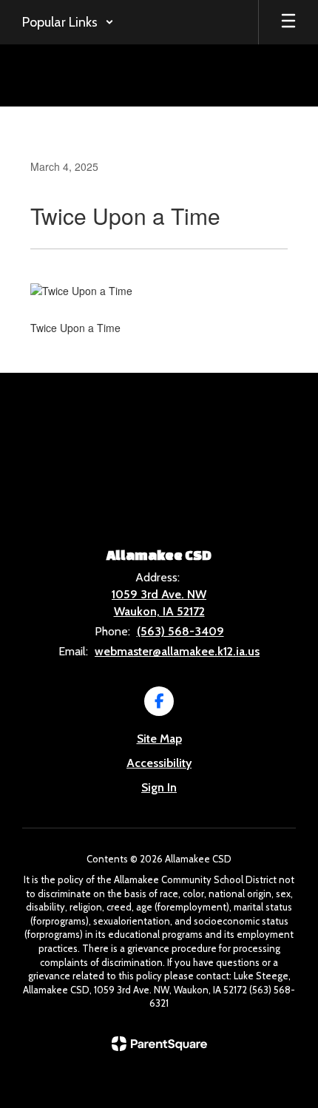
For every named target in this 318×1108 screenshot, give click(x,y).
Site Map (159, 739)
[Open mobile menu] (288, 22)
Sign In (159, 787)
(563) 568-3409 (180, 631)
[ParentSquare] (159, 1044)
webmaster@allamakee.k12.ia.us (177, 651)
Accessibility (159, 763)
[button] (68, 22)
